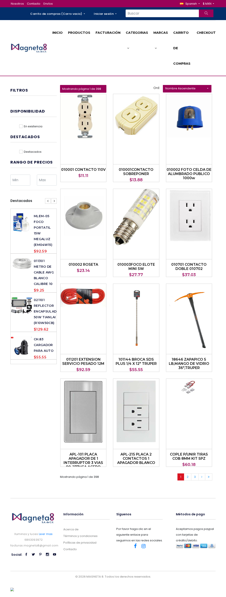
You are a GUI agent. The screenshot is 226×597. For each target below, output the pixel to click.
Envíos (48, 4)
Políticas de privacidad (79, 543)
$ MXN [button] (207, 4)
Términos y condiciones (80, 536)
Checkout (206, 33)
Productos (79, 33)
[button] (189, 3)
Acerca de (71, 529)
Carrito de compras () (56, 14)
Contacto (33, 4)
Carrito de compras (181, 48)
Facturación (108, 33)
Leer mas (46, 534)
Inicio (57, 33)
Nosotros (17, 4)
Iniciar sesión (104, 14)
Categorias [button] (137, 33)
